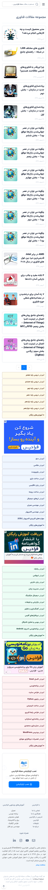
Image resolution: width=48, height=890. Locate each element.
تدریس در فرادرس (35, 817)
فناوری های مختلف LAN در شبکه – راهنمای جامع (32, 50)
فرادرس (36, 820)
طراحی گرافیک (13, 823)
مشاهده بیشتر (40, 865)
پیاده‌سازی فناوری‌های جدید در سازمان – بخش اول (32, 110)
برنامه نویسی (13, 813)
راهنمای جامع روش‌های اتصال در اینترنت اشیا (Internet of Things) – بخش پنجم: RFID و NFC (32, 321)
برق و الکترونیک (13, 820)
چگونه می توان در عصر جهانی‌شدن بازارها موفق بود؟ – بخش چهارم (32, 174)
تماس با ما (36, 810)
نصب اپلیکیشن (22, 784)
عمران (13, 810)
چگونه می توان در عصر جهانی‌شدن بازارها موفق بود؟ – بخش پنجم (32, 153)
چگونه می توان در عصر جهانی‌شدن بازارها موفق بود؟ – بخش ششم (32, 132)
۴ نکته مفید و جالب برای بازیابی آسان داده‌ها (32, 277)
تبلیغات (36, 823)
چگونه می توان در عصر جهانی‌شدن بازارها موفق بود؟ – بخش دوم (32, 216)
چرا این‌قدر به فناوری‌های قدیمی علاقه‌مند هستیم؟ (32, 69)
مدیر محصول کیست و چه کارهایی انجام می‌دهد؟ (32, 31)
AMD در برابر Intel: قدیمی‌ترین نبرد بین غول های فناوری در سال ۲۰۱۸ (32, 258)
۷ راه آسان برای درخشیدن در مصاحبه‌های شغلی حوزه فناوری (31, 298)
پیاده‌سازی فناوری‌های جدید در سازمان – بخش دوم (32, 89)
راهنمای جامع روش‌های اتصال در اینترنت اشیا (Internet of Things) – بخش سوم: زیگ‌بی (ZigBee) (32, 347)
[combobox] (19, 4)
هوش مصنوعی (13, 817)
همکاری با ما (36, 813)
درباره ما (36, 826)
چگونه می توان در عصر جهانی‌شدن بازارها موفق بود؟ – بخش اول (32, 237)
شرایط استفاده (38, 879)
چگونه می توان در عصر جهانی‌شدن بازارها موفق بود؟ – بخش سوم (32, 195)
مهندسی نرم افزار (13, 826)
